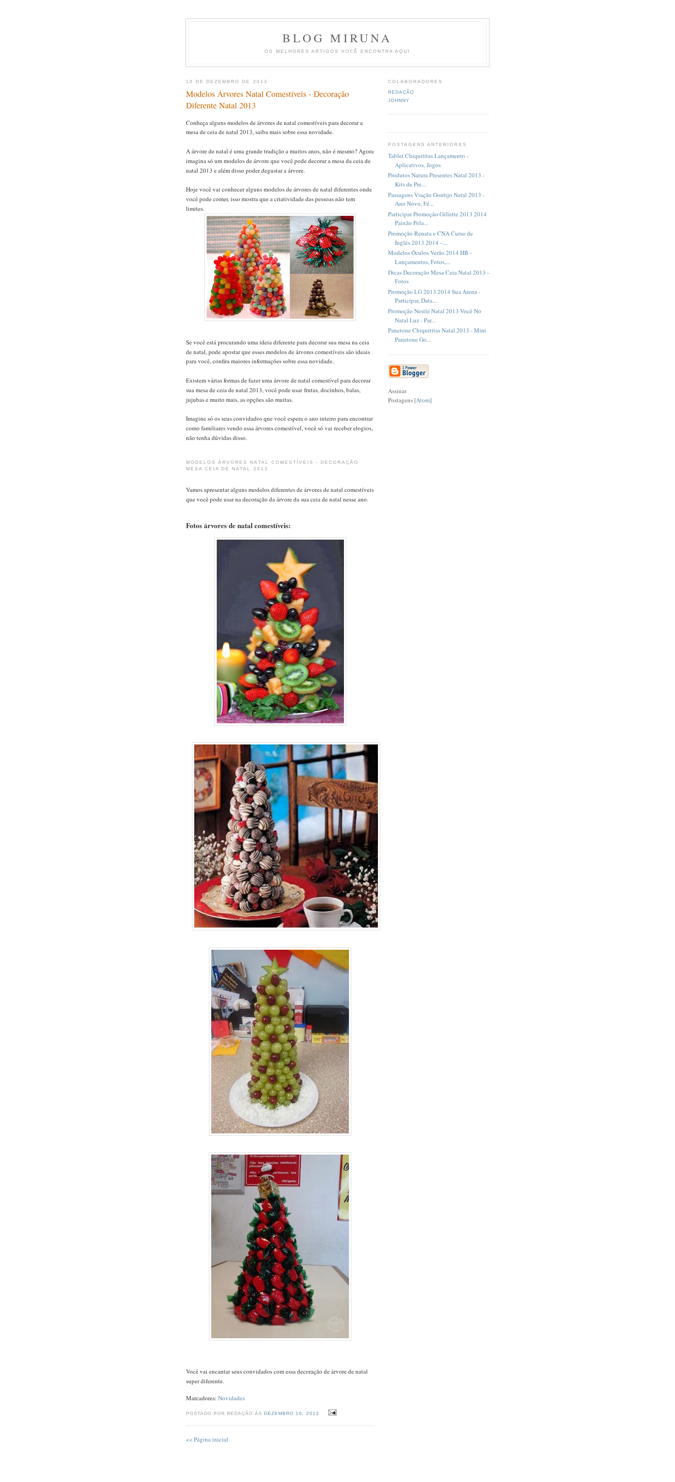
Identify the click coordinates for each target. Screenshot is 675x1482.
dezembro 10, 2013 (292, 1413)
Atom (423, 400)
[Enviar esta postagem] (331, 1413)
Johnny (399, 100)
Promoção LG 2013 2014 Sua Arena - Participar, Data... (434, 296)
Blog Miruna (337, 37)
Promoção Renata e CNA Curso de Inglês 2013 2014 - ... (430, 238)
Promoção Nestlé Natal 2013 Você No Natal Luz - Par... (434, 315)
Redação (401, 92)
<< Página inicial (207, 1439)
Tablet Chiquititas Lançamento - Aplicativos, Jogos (428, 160)
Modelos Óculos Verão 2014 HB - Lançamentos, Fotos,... (430, 257)
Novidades (231, 1398)
